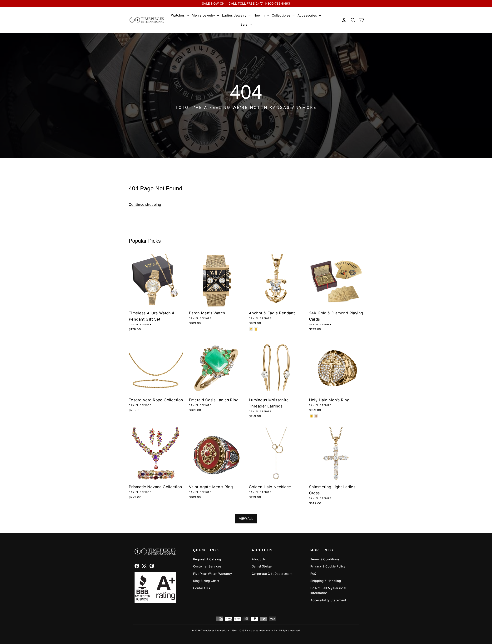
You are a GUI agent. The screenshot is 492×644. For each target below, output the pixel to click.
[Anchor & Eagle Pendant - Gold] (256, 329)
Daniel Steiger (262, 566)
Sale (244, 24)
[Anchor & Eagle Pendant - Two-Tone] (251, 329)
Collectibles (282, 15)
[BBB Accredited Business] (155, 587)
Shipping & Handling (325, 581)
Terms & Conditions (324, 559)
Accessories (308, 15)
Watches (178, 15)
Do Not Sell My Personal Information (328, 590)
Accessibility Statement (328, 600)
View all (246, 518)
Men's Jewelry (204, 15)
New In (259, 15)
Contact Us (201, 588)
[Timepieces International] (147, 20)
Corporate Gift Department (272, 574)
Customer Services (207, 566)
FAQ (313, 574)
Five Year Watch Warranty (212, 574)
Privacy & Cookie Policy (328, 566)
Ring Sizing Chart (206, 581)
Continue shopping (145, 204)
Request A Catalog (207, 559)
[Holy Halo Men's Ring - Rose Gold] (316, 416)
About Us (259, 559)
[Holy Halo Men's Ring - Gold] (311, 416)
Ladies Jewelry (234, 15)
